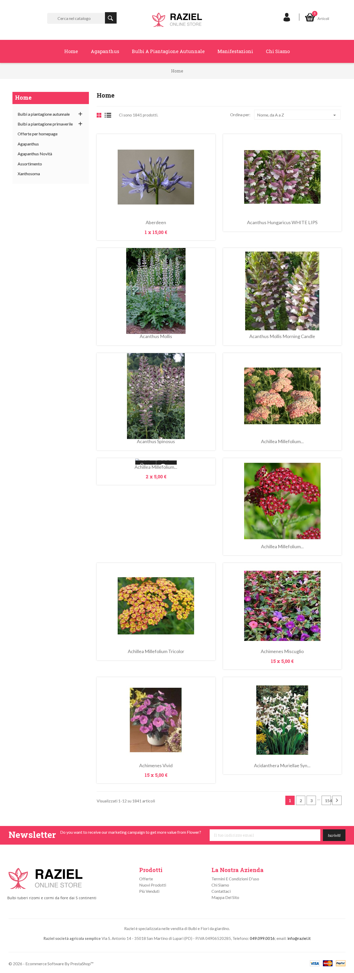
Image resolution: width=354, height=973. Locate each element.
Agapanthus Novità (35, 153)
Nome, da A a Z (297, 115)
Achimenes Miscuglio (282, 651)
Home (71, 51)
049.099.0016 (262, 938)
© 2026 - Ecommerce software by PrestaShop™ (51, 963)
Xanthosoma (29, 173)
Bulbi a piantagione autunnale (168, 51)
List (109, 115)
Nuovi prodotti (152, 884)
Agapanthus (105, 51)
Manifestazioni (235, 51)
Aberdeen (156, 222)
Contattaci (221, 891)
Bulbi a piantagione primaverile (45, 123)
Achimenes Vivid (156, 765)
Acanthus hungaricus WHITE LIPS (282, 222)
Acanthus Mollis (156, 336)
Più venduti (149, 891)
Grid (99, 115)
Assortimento (30, 163)
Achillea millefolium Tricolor (156, 651)
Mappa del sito (225, 897)
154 (328, 800)
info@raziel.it (299, 938)
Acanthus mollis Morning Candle (282, 336)
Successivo (337, 800)
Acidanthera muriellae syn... (282, 765)
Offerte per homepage (38, 133)
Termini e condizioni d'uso (235, 878)
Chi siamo (278, 51)
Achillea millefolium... (282, 441)
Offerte (146, 878)
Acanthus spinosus (156, 441)
